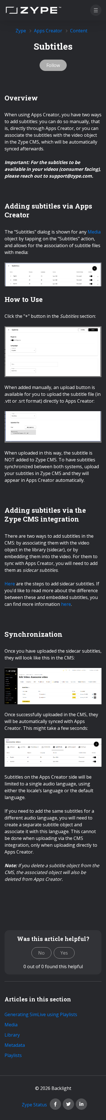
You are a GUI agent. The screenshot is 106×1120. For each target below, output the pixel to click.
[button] (95, 10)
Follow (53, 65)
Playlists (13, 1055)
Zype (21, 31)
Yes (64, 953)
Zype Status (34, 1105)
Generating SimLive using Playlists (41, 1014)
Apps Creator (48, 31)
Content (78, 31)
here (66, 604)
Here (10, 584)
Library (12, 1035)
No (41, 953)
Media (94, 232)
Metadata (15, 1045)
